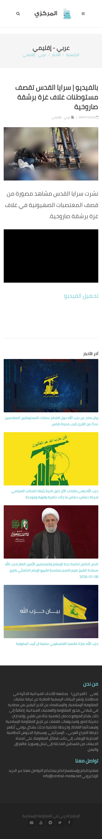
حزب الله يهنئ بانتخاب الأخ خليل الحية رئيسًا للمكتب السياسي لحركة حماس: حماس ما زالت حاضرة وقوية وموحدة (54, 494)
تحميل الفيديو (81, 295)
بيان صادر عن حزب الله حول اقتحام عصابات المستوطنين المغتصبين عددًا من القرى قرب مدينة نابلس (51, 421)
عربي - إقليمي (34, 54)
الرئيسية (72, 54)
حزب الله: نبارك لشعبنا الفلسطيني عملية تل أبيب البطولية (57, 643)
